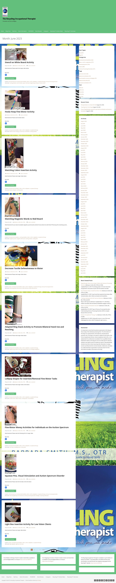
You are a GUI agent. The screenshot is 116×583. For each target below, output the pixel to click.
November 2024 (84, 168)
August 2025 (84, 148)
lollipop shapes (18, 398)
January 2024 (84, 190)
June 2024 (83, 179)
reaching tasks (24, 398)
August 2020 (84, 266)
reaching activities (13, 83)
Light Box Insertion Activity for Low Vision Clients (28, 524)
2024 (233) (81, 92)
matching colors (20, 190)
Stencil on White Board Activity (19, 62)
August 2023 (84, 201)
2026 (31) (81, 87)
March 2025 (83, 159)
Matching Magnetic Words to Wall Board (24, 218)
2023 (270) (81, 94)
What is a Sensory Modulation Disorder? (90, 305)
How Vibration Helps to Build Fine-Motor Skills (91, 290)
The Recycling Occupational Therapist (19, 18)
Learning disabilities (23, 237)
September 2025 (84, 146)
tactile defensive (25, 288)
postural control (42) (83, 74)
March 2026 (83, 132)
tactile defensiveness (33, 288)
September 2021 (84, 253)
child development (12, 81)
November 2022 (84, 221)
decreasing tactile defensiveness (16, 288)
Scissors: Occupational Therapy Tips (89, 315)
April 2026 (83, 130)
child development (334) (84, 64)
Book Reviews (38, 31)
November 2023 (84, 195)
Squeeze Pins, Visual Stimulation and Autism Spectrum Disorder (35, 475)
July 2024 (83, 177)
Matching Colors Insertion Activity (21, 170)
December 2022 (84, 219)
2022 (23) (81, 96)
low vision (22, 544)
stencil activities (20, 83)
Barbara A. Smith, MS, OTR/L (19, 65)
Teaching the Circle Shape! (87, 107)
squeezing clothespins (44, 495)
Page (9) (81, 55)
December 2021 (84, 246)
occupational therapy (41, 81)
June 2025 (83, 152)
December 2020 (84, 262)
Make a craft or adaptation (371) (86, 62)
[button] (6, 75)
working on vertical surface (40, 83)
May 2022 (83, 235)
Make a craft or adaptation (32, 81)
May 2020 (83, 270)
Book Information (22, 31)
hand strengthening (13, 495)
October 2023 (84, 197)
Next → (44, 549)
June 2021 (83, 255)
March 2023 (83, 212)
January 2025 (84, 163)
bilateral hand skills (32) (84, 80)
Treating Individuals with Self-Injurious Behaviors (92, 298)
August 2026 (84, 121)
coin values (12, 447)
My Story (14, 31)
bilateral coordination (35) (85, 76)
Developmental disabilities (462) (86, 60)
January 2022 (84, 244)
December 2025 (84, 139)
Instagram (46, 31)
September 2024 (84, 172)
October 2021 (84, 250)
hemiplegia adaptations (34, 349)
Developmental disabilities (21, 81)
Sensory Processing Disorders (52, 81)
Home (2, 31)
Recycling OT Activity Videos (56, 31)
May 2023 (83, 208)
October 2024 (84, 170)
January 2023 (84, 217)
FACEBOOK (31, 31)
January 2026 (84, 137)
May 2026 (83, 128)
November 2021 (84, 248)
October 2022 (84, 224)
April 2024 (83, 183)
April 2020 (83, 273)
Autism (10, 286)
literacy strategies (13, 190)
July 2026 (83, 123)
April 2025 (83, 157)
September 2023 (84, 199)
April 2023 (83, 210)
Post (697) (81, 53)
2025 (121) (81, 90)
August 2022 (84, 228)
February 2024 (84, 188)
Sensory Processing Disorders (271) (87, 69)
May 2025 (83, 154)
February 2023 (84, 215)
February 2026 (84, 134)
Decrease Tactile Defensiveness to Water (24, 268)
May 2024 (83, 181)
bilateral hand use (26, 349)
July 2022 (83, 230)
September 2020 (84, 264)
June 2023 (83, 206)
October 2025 (84, 143)
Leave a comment (31, 65)
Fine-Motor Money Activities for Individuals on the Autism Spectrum (37, 427)
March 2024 (83, 186)
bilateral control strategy (14, 131)
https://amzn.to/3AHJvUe (96, 563)
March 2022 (83, 239)
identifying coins (17, 447)
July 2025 (83, 150)
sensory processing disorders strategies (32, 495)
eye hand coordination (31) (85, 82)
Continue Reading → (10, 78)
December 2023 (84, 192)
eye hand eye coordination (24, 131)
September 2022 (84, 226)
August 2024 (84, 175)
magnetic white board (21, 238)
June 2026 (83, 125)
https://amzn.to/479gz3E (47, 561)
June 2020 (83, 268)
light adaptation (12, 544)
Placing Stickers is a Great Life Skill (88, 105)
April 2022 (83, 237)
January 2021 (84, 259)
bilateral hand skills (19, 349)
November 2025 (84, 141)
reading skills (35, 238)
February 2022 (84, 241)
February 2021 (84, 257)
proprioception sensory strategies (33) (87, 78)
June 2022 (83, 233)
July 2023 (83, 204)
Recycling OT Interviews (70, 31)
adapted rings (12, 349)
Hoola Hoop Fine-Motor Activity (19, 111)
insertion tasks (12, 398)
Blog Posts (8, 31)
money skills (23, 447)
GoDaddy (39, 580)
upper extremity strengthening (29, 83)
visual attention (31, 398)
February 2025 (84, 161)
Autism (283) (82, 66)
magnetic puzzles (13, 238)
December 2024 (84, 166)
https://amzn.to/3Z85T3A (26, 559)
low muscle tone (20, 495)
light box (17, 544)
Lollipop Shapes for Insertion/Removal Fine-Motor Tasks (31, 378)
